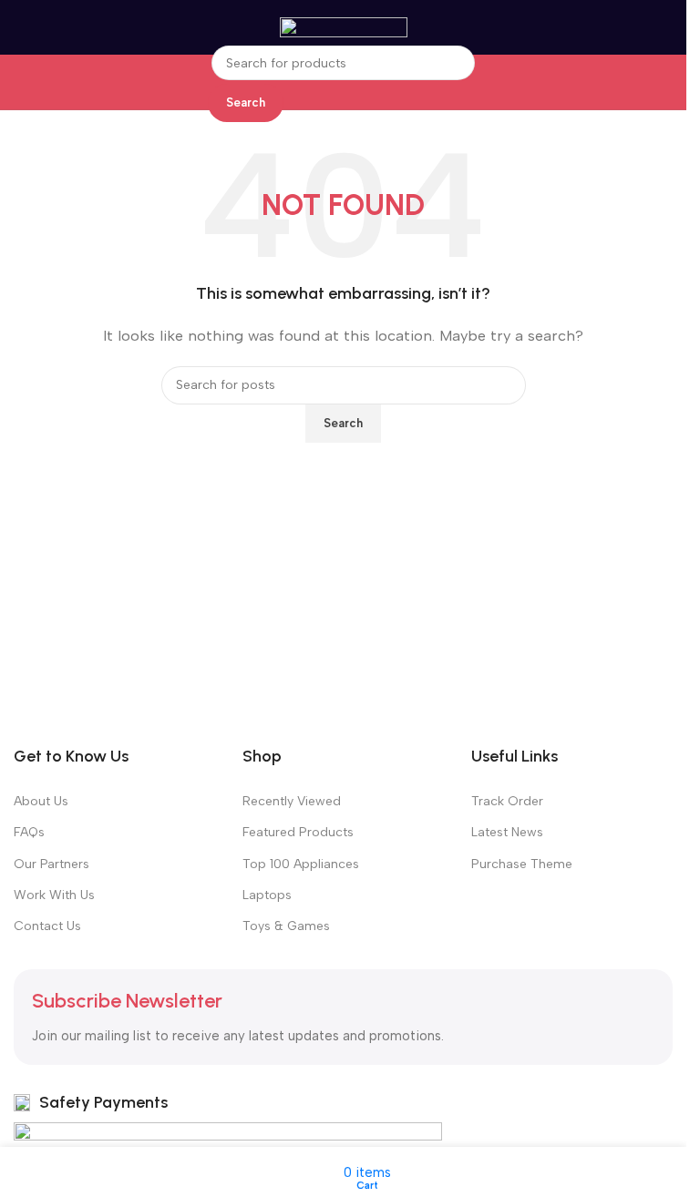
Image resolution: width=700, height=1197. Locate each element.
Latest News (507, 832)
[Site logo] (343, 26)
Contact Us (47, 926)
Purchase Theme (521, 864)
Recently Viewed (291, 801)
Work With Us (54, 895)
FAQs (29, 832)
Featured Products (298, 832)
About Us (41, 801)
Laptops (267, 895)
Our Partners (51, 864)
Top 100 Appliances (300, 864)
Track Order (507, 801)
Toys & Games (286, 926)
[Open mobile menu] (10, 27)
